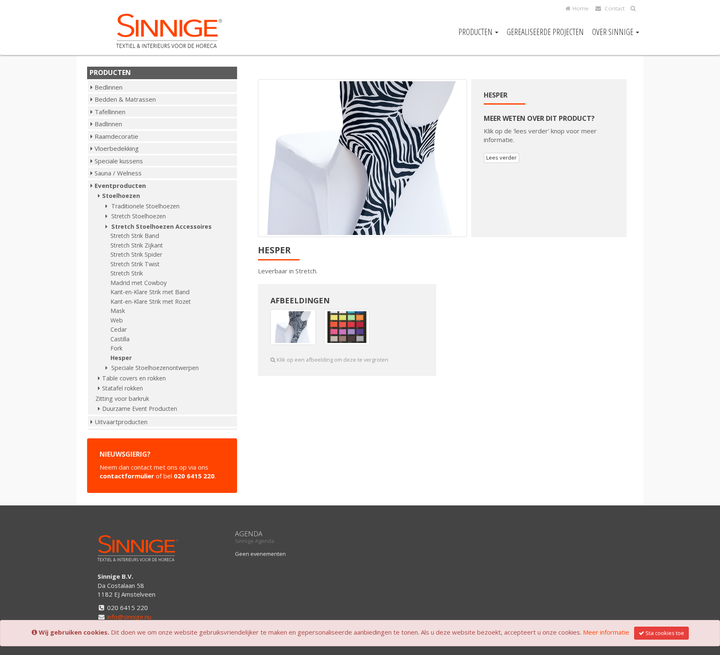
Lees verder (501, 157)
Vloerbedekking (117, 148)
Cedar (118, 329)
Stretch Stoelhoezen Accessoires (161, 226)
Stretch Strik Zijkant (136, 245)
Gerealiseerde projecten (545, 32)
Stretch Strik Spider (136, 254)
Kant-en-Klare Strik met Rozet (150, 301)
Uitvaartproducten (121, 422)
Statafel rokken (122, 388)
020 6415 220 (194, 476)
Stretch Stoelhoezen (138, 216)
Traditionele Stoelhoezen (145, 206)
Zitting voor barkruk (122, 398)
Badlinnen (108, 124)
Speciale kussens (119, 161)
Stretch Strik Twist (135, 264)
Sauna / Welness (118, 173)
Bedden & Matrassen (125, 99)
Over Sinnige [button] (613, 32)
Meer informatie (606, 632)
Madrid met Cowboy (138, 283)
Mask (117, 311)
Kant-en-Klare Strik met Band (150, 292)
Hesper (121, 358)
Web (116, 320)
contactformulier (127, 476)
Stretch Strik (126, 273)
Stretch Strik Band (134, 236)
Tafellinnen (110, 112)
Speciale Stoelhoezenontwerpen (154, 368)
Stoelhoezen (121, 196)
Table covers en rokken (134, 378)
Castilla (120, 339)
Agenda (248, 533)
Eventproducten (120, 185)
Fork (116, 348)
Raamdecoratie (116, 136)
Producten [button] (476, 32)
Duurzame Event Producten (139, 408)
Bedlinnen (108, 87)
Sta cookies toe (664, 633)
